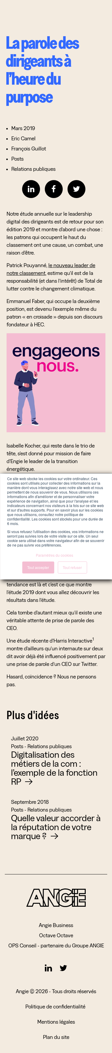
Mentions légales (56, 1022)
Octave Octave (56, 935)
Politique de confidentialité (56, 1006)
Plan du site (56, 1037)
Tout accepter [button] (38, 567)
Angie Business (56, 925)
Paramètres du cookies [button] (54, 555)
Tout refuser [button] (72, 567)
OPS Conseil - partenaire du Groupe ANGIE (56, 945)
